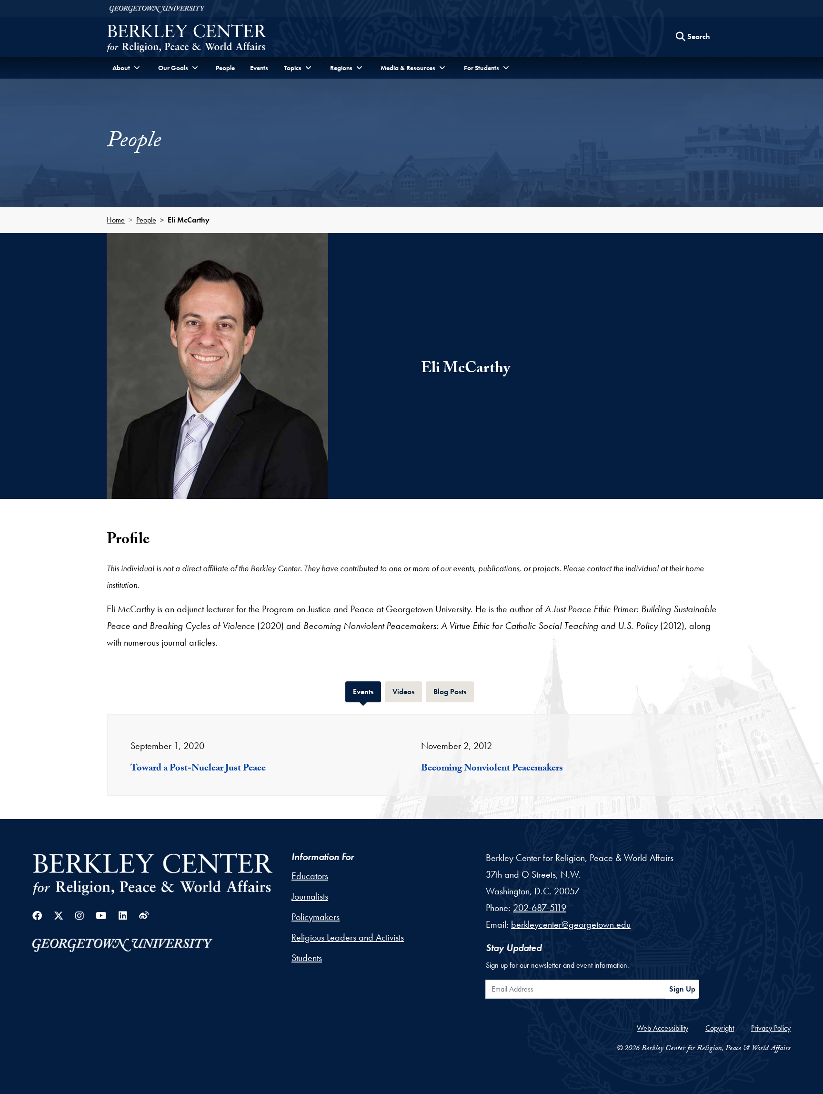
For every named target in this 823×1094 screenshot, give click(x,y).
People (225, 67)
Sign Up (682, 989)
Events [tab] (367, 691)
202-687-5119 (539, 908)
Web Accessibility (662, 1028)
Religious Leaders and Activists (347, 937)
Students (306, 958)
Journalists (309, 896)
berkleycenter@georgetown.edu (571, 924)
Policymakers (315, 917)
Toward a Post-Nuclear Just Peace (198, 769)
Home (116, 220)
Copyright (719, 1028)
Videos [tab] (407, 691)
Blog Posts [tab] (453, 691)
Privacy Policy (771, 1028)
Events (259, 67)
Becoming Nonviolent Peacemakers (492, 769)
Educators (309, 876)
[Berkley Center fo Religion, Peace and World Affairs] (186, 39)
